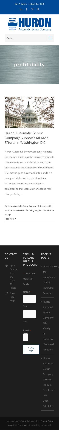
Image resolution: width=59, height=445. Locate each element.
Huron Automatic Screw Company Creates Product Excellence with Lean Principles (48, 382)
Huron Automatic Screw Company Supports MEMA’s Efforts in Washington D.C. (26, 138)
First (25, 306)
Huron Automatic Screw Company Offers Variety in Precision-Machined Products (48, 325)
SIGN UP (31, 349)
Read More (9, 219)
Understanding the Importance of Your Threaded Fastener (48, 280)
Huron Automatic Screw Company (22, 206)
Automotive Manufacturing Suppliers (26, 210)
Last (25, 321)
